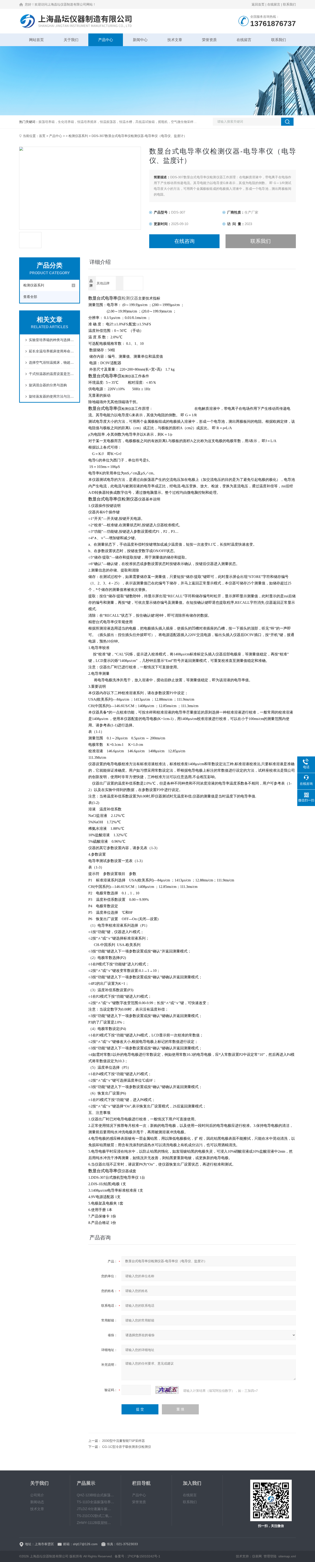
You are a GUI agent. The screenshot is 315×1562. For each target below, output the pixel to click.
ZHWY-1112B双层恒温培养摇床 (95, 1523)
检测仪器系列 (78, 136)
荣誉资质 (209, 40)
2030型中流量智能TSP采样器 (123, 1441)
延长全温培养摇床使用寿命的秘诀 (52, 351)
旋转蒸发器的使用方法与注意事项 (52, 396)
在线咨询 (184, 241)
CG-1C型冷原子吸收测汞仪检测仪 (126, 1447)
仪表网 (257, 1556)
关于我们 (71, 40)
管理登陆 (270, 1556)
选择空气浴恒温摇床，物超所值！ (52, 362)
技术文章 (174, 40)
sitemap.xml (287, 1556)
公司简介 (37, 1495)
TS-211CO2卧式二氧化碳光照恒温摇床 (95, 1516)
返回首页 (258, 4)
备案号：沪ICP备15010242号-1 (137, 1556)
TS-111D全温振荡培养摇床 (95, 1502)
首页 (42, 136)
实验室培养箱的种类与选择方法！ (52, 340)
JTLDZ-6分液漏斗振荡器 (95, 1509)
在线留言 (273, 4)
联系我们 (289, 4)
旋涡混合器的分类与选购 (48, 385)
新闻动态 (37, 1502)
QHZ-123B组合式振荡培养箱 (95, 1495)
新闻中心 (140, 40)
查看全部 (30, 297)
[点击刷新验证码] (166, 1390)
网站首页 (36, 40)
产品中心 (105, 40)
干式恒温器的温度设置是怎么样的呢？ (52, 374)
